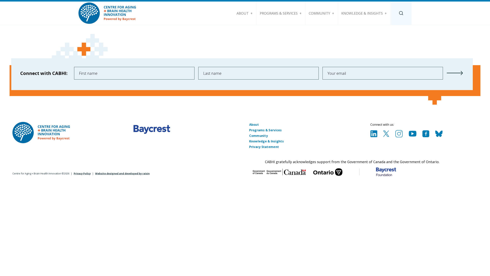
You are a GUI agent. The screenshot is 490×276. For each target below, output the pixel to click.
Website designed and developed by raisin (122, 173)
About (243, 13)
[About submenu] (251, 13)
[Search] (401, 13)
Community (319, 13)
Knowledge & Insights (362, 13)
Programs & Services (279, 13)
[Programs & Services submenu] (300, 13)
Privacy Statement (264, 147)
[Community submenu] (333, 13)
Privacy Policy (82, 173)
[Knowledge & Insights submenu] (386, 13)
